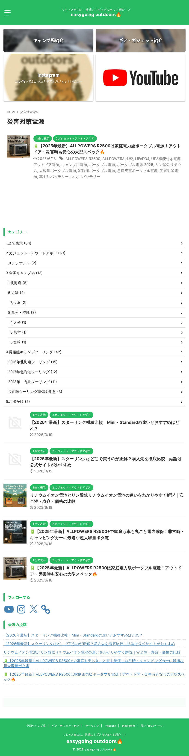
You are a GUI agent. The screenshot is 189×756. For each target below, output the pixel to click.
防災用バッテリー (85, 176)
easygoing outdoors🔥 (96, 14)
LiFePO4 (142, 158)
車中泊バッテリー (54, 176)
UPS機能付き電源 (166, 158)
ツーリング (92, 725)
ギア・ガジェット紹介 (65, 725)
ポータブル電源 (102, 164)
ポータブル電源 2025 (135, 164)
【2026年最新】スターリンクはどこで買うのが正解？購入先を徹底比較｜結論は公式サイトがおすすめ (89, 643)
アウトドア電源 (46, 164)
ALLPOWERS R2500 (82, 158)
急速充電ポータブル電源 (137, 170)
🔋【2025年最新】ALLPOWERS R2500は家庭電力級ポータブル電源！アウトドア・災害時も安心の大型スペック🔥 (94, 677)
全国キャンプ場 (36, 725)
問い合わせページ (152, 725)
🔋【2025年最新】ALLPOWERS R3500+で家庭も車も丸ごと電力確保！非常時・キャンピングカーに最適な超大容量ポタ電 (93, 663)
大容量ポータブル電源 (57, 170)
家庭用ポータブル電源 (96, 170)
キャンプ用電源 (74, 164)
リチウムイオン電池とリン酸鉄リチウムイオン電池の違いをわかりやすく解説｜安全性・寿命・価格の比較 (91, 652)
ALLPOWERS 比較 (117, 158)
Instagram (128, 725)
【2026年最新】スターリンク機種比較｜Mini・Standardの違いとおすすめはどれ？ (73, 635)
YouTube (110, 725)
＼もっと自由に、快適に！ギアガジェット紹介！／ (94, 734)
